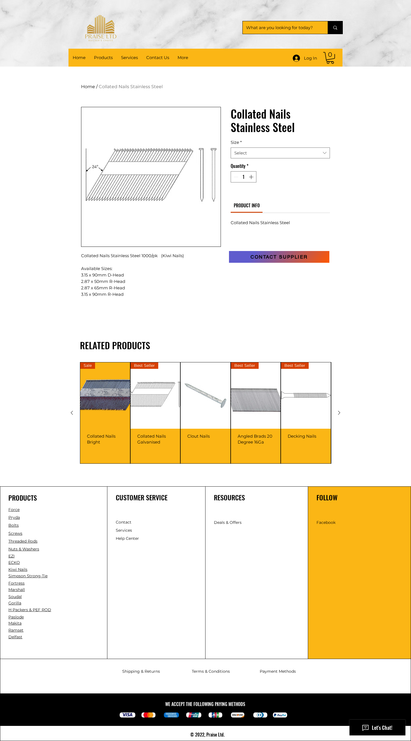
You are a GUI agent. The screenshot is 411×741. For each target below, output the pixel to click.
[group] (205, 413)
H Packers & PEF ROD (29, 609)
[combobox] (280, 152)
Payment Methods (278, 671)
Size (236, 142)
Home (88, 86)
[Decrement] (235, 177)
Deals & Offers (228, 522)
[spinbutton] (243, 177)
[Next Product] (339, 412)
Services (124, 530)
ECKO (14, 562)
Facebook (326, 522)
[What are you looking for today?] (335, 27)
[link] (330, 58)
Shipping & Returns (141, 671)
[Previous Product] (71, 412)
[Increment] (252, 177)
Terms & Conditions (211, 671)
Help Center (128, 538)
